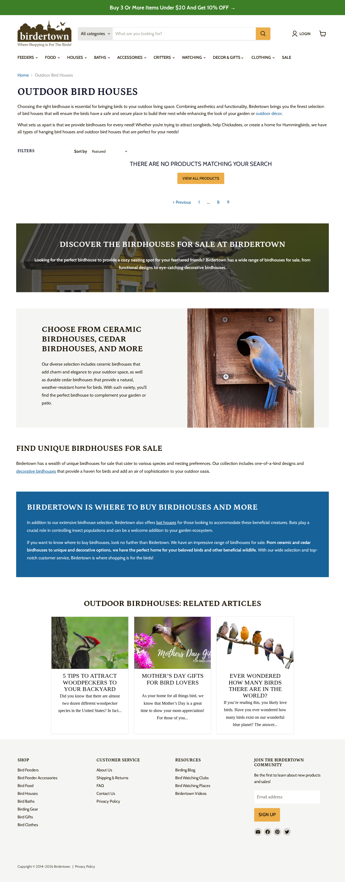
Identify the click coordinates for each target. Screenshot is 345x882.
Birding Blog (185, 770)
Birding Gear (28, 809)
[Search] (263, 34)
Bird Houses (28, 793)
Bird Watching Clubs (192, 777)
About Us (104, 770)
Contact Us (105, 793)
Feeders (26, 57)
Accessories (130, 57)
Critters (163, 57)
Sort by (80, 151)
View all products (200, 178)
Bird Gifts (25, 817)
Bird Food (25, 785)
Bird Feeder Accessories (37, 777)
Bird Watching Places (192, 785)
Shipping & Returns (112, 777)
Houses (75, 57)
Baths (100, 57)
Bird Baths (26, 801)
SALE (286, 57)
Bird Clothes (28, 824)
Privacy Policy (108, 801)
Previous (183, 202)
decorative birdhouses (36, 471)
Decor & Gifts (227, 57)
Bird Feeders (28, 770)
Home (23, 75)
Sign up (267, 814)
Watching (192, 57)
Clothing (261, 57)
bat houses (166, 522)
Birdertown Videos (190, 793)
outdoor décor (269, 113)
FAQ (100, 785)
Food (51, 57)
